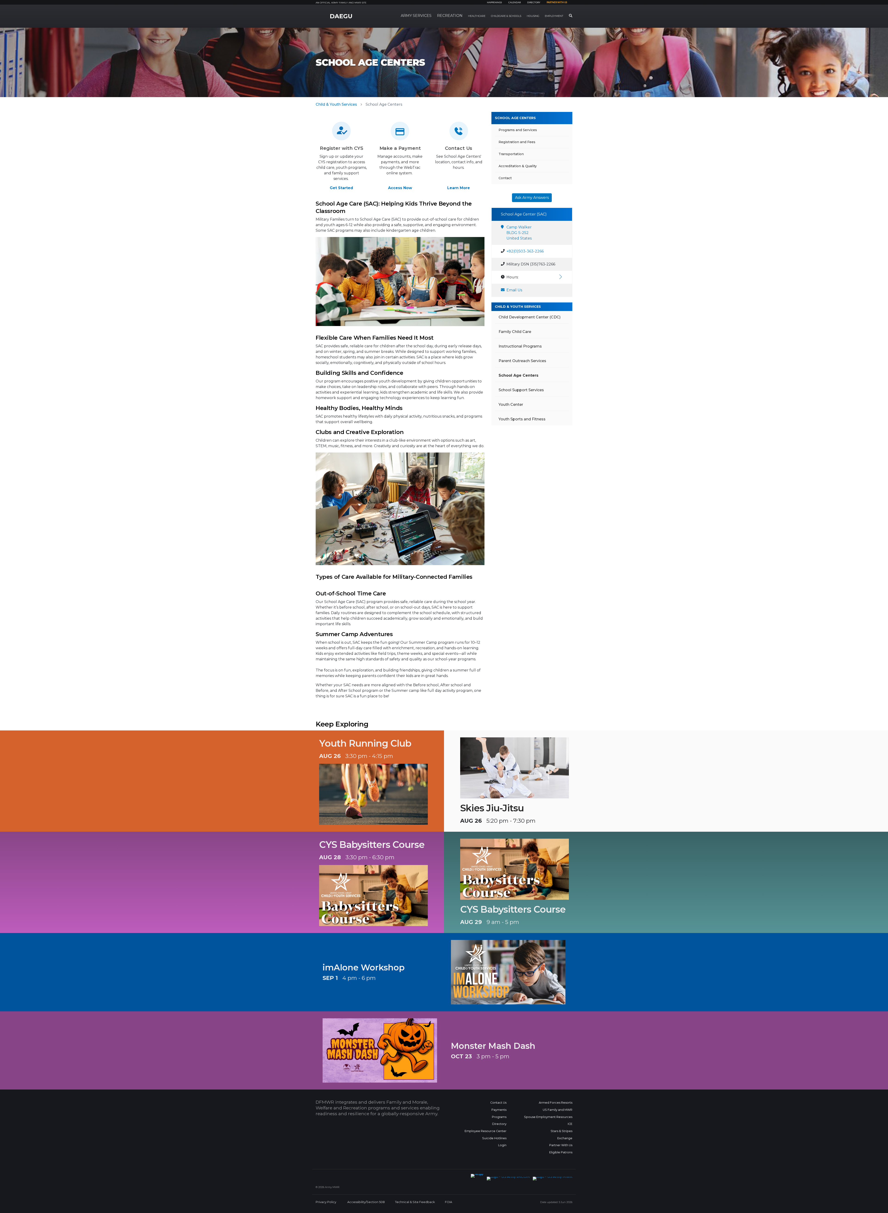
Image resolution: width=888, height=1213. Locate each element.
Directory (533, 2)
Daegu (341, 16)
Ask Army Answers (532, 197)
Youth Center (511, 404)
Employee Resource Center (485, 1131)
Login (502, 1145)
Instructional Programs (520, 346)
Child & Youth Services (336, 104)
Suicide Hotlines (494, 1138)
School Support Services (521, 390)
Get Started (341, 188)
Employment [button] (554, 16)
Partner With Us (560, 1145)
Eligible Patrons (560, 1152)
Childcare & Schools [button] (506, 16)
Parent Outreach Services (522, 361)
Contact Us (498, 1102)
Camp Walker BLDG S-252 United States (519, 232)
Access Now (400, 188)
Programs (499, 1117)
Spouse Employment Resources (548, 1117)
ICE (570, 1124)
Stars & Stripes (561, 1131)
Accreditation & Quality (518, 166)
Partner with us (557, 2)
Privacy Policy (326, 1202)
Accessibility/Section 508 (366, 1202)
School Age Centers (515, 118)
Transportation (511, 154)
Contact (505, 178)
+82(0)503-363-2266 (525, 251)
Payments (498, 1109)
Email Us (514, 290)
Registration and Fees (517, 142)
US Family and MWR (557, 1109)
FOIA (448, 1202)
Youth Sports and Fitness (522, 419)
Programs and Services (518, 130)
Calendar (514, 2)
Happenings (494, 2)
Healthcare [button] (476, 16)
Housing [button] (533, 16)
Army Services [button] (416, 15)
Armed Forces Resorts (555, 1102)
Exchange (564, 1138)
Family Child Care (515, 331)
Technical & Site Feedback (415, 1202)
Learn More (458, 188)
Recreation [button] (449, 15)
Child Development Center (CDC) (530, 317)
